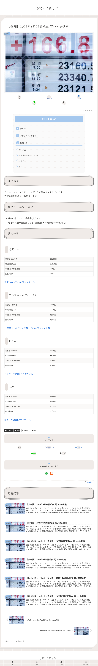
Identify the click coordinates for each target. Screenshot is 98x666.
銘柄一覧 (23, 143)
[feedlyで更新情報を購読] (47, 473)
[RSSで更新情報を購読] (51, 473)
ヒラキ (21, 161)
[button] (63, 103)
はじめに (23, 128)
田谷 (20, 166)
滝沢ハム (22, 150)
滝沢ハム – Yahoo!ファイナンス (19, 282)
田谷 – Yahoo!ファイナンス (17, 420)
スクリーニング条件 (28, 136)
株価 (18, 430)
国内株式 (10, 430)
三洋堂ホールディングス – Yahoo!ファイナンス (27, 328)
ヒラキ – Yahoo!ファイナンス (18, 374)
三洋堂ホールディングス (28, 155)
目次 (47, 119)
